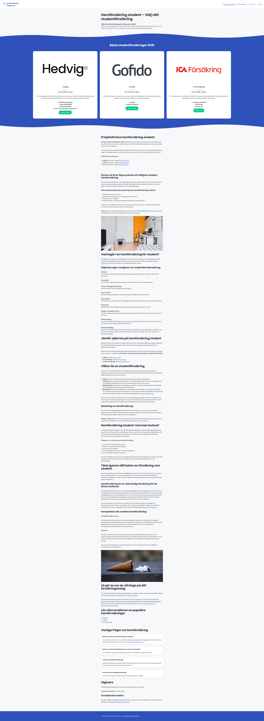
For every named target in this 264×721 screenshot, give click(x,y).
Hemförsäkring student (229, 4)
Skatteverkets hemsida (150, 507)
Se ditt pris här (124, 160)
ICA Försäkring (107, 622)
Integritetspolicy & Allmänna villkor (131, 716)
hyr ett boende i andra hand (146, 495)
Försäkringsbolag (241, 4)
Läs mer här (116, 357)
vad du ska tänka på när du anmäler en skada (123, 595)
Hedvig (105, 618)
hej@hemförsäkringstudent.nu (120, 702)
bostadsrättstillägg (107, 334)
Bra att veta (252, 4)
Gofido (105, 620)
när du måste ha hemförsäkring (133, 642)
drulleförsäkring (129, 321)
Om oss (260, 4)
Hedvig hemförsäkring (147, 393)
